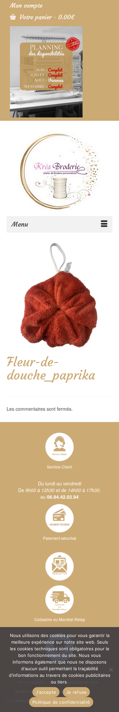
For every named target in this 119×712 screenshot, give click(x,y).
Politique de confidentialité (61, 702)
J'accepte (46, 692)
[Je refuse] (110, 669)
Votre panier (46, 17)
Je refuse (76, 692)
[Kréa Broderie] (59, 170)
